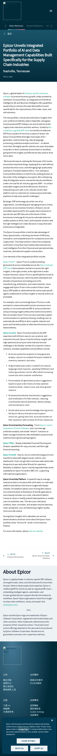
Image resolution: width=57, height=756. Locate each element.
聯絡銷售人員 (9, 689)
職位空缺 (7, 680)
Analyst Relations (35, 26)
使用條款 (34, 705)
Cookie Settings (37, 712)
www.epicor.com (10, 605)
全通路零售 (8, 712)
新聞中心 (7, 683)
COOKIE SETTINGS (28, 741)
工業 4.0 (6, 705)
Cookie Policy (23, 729)
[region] (29, 735)
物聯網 (6, 708)
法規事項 (34, 715)
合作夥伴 (36, 680)
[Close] (52, 720)
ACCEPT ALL (39, 748)
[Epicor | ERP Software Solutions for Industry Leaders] (12, 11)
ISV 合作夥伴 (35, 683)
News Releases (16, 26)
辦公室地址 (8, 686)
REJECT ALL (19, 748)
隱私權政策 (35, 708)
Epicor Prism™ (9, 262)
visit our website (36, 531)
